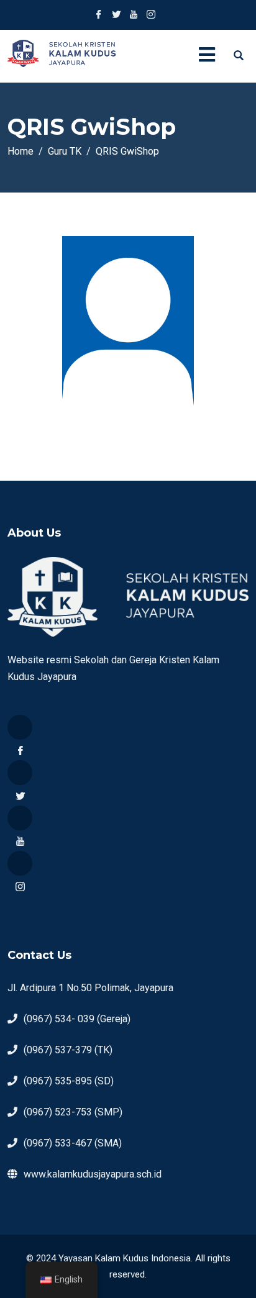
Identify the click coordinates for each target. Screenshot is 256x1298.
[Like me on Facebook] (98, 15)
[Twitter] (19, 772)
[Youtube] (19, 818)
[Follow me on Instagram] (151, 15)
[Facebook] (19, 727)
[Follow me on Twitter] (116, 15)
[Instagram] (19, 863)
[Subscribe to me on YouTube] (133, 15)
